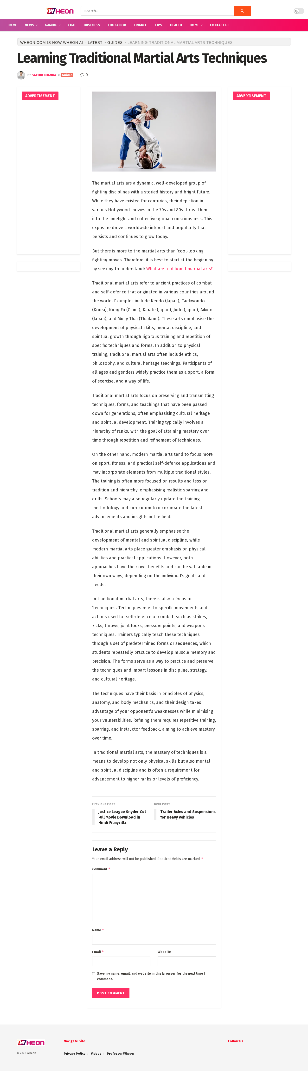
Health (176, 25)
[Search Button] (242, 11)
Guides (67, 75)
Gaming (51, 25)
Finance (140, 25)
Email (98, 952)
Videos (96, 1053)
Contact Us (220, 25)
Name (98, 930)
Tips (158, 25)
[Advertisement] (48, 177)
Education (117, 25)
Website (164, 952)
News (29, 25)
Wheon (31, 1053)
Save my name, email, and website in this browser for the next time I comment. (151, 976)
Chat (72, 25)
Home (12, 25)
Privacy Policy (74, 1053)
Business (92, 25)
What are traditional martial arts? (179, 268)
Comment (101, 869)
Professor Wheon (120, 1053)
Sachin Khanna (44, 75)
